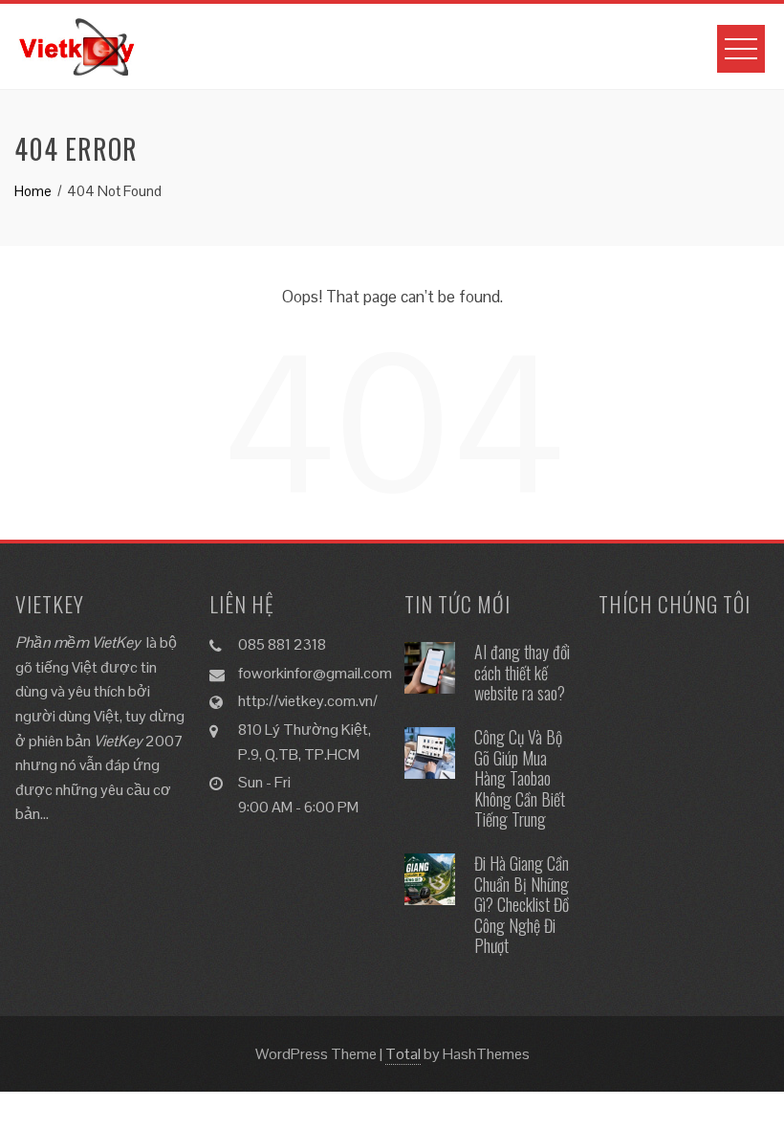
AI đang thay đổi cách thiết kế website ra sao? (522, 672)
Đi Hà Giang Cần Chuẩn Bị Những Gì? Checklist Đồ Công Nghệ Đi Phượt (521, 904)
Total (403, 1054)
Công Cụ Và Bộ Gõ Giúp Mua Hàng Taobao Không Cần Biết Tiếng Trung (519, 777)
